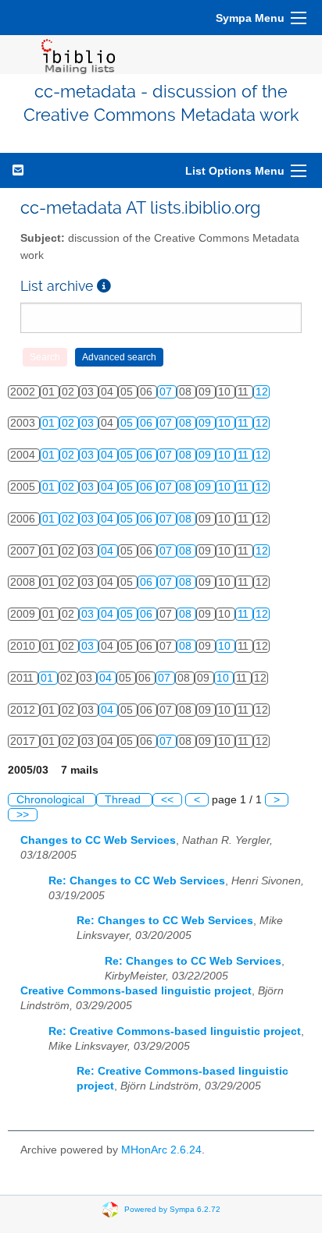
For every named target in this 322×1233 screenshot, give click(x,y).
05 (128, 423)
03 (89, 423)
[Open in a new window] (104, 286)
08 (187, 423)
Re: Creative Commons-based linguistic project (174, 1031)
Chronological (52, 800)
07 (167, 392)
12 (262, 392)
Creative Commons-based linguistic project (136, 991)
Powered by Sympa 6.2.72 (172, 1208)
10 (226, 423)
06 (148, 423)
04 (108, 455)
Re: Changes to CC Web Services (136, 881)
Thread (124, 800)
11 (245, 423)
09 (206, 423)
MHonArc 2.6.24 (161, 1150)
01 (50, 423)
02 (69, 423)
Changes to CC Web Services (98, 840)
